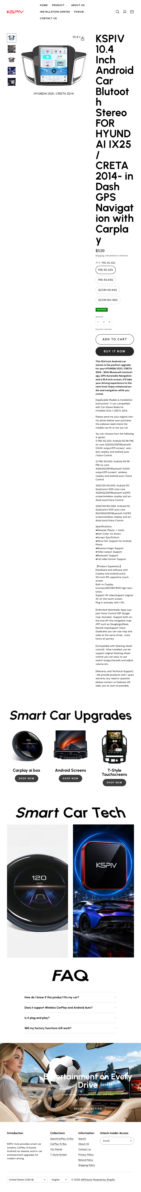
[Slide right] (134, 758)
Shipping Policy (86, 1165)
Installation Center (55, 11)
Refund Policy (85, 1159)
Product (58, 5)
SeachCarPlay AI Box (62, 1138)
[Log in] (125, 12)
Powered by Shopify (104, 1179)
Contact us (48, 18)
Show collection (88, 1108)
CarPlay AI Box (58, 1143)
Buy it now (115, 351)
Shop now (114, 782)
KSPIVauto (86, 1179)
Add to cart (114, 339)
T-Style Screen (58, 1154)
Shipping (100, 255)
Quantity (99, 317)
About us (78, 5)
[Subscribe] (131, 1141)
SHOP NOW (26, 778)
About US (83, 1143)
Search (82, 1138)
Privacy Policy (86, 1154)
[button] (118, 12)
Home (44, 5)
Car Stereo (56, 1149)
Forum (79, 11)
